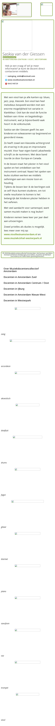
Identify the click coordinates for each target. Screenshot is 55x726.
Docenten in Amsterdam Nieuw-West (25, 294)
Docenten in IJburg (14, 288)
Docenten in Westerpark (17, 300)
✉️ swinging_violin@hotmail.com (20, 76)
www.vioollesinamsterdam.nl (21, 234)
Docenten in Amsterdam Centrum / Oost (26, 282)
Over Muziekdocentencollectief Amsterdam (21, 270)
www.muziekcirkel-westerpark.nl (23, 238)
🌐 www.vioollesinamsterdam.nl (20, 80)
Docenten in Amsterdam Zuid (20, 277)
